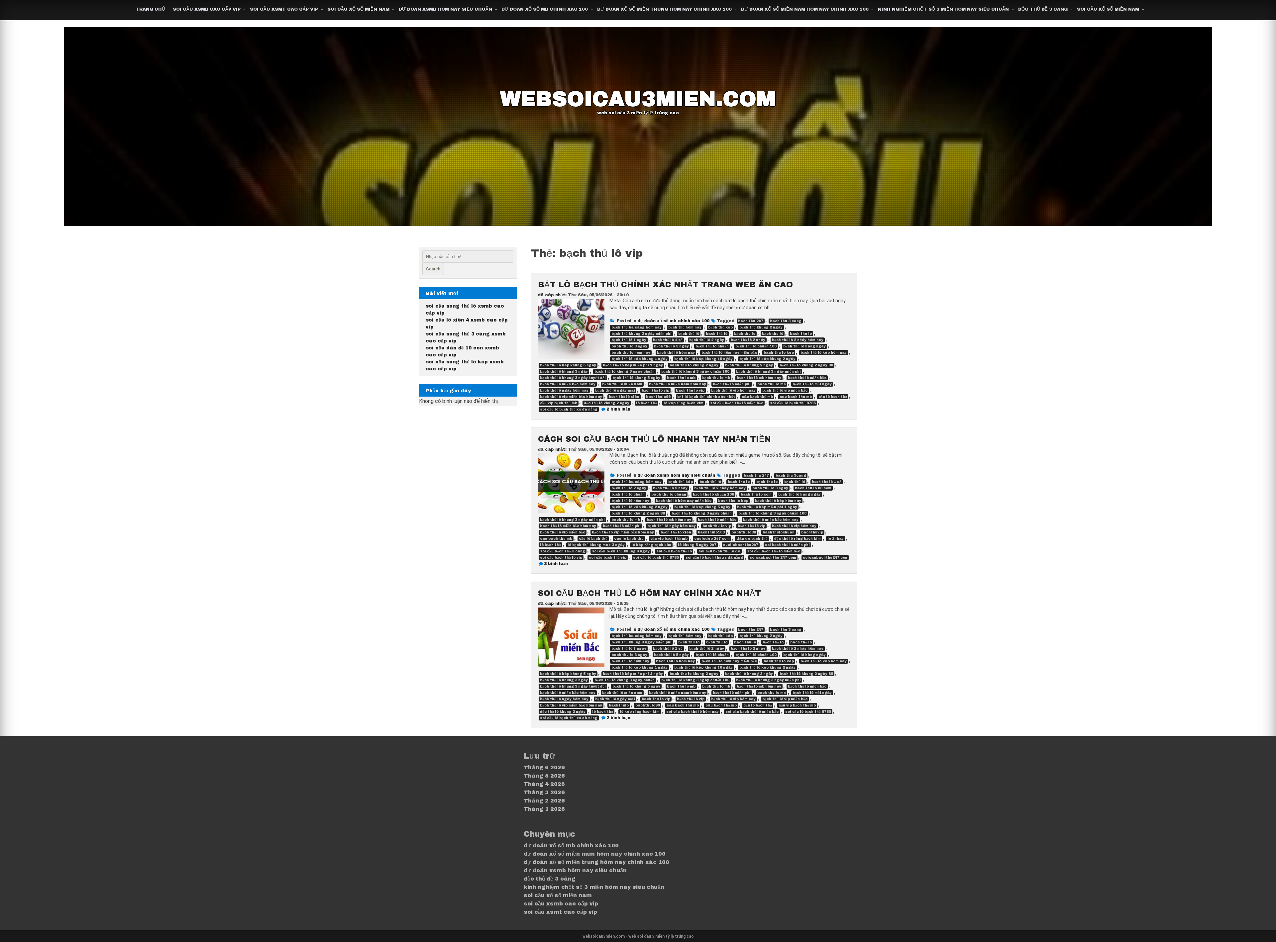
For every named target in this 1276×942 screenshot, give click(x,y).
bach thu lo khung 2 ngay (694, 365)
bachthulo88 (743, 532)
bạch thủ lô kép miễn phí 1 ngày (633, 365)
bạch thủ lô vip (655, 390)
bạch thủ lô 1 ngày (628, 340)
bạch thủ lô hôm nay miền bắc (729, 352)
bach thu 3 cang (785, 321)
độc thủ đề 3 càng (1043, 9)
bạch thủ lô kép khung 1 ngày (639, 359)
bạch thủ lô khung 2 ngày (749, 365)
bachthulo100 (711, 532)
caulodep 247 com (712, 538)
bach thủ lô (716, 333)
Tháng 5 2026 (544, 776)
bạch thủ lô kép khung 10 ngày (703, 359)
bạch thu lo (744, 333)
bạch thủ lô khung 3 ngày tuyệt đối (573, 378)
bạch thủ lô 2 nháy (748, 340)
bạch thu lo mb (716, 378)
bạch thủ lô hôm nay (676, 352)
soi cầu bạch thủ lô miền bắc (736, 403)
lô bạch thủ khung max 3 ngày (596, 545)
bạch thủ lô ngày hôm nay (564, 390)
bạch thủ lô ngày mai (615, 390)
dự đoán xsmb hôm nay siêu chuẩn (445, 9)
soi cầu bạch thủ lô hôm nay (692, 711)
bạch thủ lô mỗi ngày (812, 384)
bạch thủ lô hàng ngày (804, 346)
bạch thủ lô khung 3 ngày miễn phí (768, 371)
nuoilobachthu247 (740, 545)
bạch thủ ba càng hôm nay (636, 327)
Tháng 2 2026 (544, 800)
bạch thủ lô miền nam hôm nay (677, 384)
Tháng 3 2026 (544, 792)
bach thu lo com (756, 494)
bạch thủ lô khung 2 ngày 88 (806, 365)
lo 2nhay (835, 538)
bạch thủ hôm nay (684, 327)
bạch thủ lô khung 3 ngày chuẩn (624, 371)
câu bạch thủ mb (757, 397)
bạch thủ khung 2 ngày (761, 327)
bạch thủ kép (720, 327)
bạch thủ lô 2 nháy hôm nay (797, 340)
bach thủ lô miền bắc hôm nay (568, 526)
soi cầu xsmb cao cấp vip (207, 9)
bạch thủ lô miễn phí (732, 384)
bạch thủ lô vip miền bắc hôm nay (571, 397)
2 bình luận (618, 409)
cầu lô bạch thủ (832, 397)
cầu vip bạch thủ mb (558, 403)
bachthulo (619, 705)
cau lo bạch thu (629, 538)
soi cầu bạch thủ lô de (719, 551)
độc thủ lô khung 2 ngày (606, 403)
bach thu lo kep (779, 352)
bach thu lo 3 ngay (629, 346)
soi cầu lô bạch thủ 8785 (793, 403)
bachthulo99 (658, 397)
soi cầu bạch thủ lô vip (561, 557)
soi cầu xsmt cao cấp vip (284, 9)
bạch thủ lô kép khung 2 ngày (767, 359)
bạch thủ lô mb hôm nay (759, 378)
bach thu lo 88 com (813, 488)
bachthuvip (812, 532)
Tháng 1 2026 (544, 809)
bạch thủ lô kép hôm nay (823, 352)
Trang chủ (150, 9)
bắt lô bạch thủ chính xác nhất (706, 397)
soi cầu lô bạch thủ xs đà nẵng (568, 409)
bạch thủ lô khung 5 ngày (636, 378)
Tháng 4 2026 (544, 784)
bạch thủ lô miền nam (622, 384)
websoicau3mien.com (638, 99)
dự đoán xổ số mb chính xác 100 (544, 9)
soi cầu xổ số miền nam (358, 9)
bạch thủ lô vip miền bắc (784, 390)
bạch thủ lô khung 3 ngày (564, 371)
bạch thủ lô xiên (624, 397)
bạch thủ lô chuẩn (712, 346)
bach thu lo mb (681, 378)
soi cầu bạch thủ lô (674, 551)
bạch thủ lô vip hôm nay (733, 390)
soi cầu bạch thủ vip (607, 557)
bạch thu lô (772, 333)
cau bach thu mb (796, 397)
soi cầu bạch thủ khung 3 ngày (621, 551)
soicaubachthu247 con (825, 557)
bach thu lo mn (771, 384)
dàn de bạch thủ (752, 538)
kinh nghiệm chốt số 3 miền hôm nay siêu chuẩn (943, 9)
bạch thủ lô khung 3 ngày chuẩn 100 (695, 371)
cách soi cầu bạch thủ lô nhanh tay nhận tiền (654, 439)
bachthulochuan (779, 532)
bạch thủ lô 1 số (668, 340)
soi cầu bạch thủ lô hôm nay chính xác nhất (649, 593)
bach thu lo (801, 333)
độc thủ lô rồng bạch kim (797, 538)
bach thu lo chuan (668, 494)
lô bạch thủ (646, 403)
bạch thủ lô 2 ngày (706, 340)
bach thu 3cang (791, 475)
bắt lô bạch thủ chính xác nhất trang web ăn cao (665, 284)
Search (433, 268)
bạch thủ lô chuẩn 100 (756, 346)
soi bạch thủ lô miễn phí (787, 545)
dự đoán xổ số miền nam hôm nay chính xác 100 (805, 9)
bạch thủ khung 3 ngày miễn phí (641, 333)
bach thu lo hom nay (630, 352)
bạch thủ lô (688, 333)
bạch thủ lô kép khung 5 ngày (568, 365)
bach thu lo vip (690, 390)
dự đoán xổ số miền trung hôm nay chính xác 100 (664, 9)
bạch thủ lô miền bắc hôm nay (567, 384)
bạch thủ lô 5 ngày (671, 346)
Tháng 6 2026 (544, 767)
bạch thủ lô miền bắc (807, 378)
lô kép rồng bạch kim (683, 403)
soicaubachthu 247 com (773, 557)
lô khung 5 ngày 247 (697, 545)
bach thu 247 (750, 321)
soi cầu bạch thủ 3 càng (562, 551)
